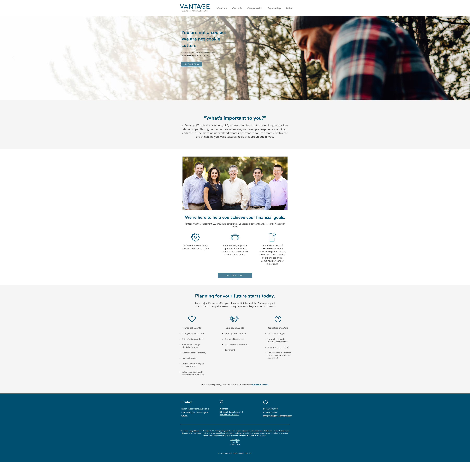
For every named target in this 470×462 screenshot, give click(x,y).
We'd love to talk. (260, 384)
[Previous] (13, 58)
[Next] (457, 58)
